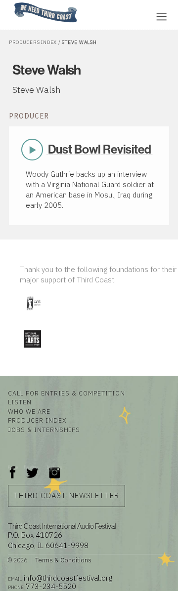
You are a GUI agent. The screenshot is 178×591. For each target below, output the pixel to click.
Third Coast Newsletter (66, 495)
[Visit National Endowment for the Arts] (32, 349)
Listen (20, 402)
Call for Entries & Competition (66, 393)
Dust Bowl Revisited (99, 149)
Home (11, 3)
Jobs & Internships (44, 429)
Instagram (54, 467)
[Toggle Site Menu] (161, 16)
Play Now (32, 149)
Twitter (31, 467)
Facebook (13, 467)
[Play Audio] (116, 15)
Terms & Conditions (63, 560)
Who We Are (29, 411)
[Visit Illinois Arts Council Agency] (33, 314)
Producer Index (37, 420)
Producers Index (33, 42)
